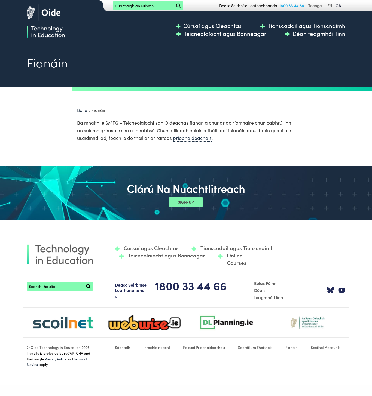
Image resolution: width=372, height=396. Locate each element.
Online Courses (236, 259)
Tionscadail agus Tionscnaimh (306, 26)
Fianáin (291, 347)
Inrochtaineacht (156, 347)
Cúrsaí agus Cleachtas (212, 26)
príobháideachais (192, 137)
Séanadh (122, 347)
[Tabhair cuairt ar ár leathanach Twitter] (330, 290)
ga (338, 5)
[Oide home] (46, 20)
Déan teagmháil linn (318, 34)
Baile (82, 110)
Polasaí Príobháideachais (204, 347)
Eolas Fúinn (265, 283)
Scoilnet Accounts (325, 347)
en (329, 5)
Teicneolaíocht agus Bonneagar (225, 34)
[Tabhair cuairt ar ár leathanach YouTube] (341, 290)
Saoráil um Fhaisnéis (255, 347)
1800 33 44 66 (291, 5)
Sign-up (186, 202)
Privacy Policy (55, 358)
